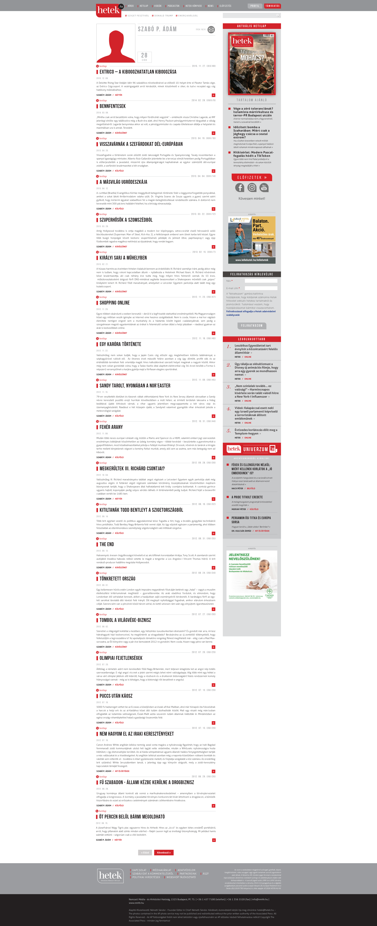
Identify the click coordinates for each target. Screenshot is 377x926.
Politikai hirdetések (146, 877)
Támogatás (273, 6)
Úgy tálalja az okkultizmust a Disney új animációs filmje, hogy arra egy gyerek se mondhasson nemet (256, 369)
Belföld (251, 488)
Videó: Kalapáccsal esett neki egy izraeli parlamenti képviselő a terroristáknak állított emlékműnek (256, 413)
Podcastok (174, 6)
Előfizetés (226, 6)
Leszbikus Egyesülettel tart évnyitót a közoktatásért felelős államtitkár (256, 349)
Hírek (131, 6)
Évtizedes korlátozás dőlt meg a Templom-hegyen (256, 431)
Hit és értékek (122, 771)
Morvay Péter (239, 509)
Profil (255, 6)
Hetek (238, 357)
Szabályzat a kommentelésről (152, 873)
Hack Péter (237, 488)
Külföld (119, 170)
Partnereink (188, 873)
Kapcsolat (139, 870)
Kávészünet (121, 133)
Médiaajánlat (162, 870)
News (211, 6)
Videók (158, 6)
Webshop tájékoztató (181, 877)
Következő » (164, 852)
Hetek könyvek (194, 6)
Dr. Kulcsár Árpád (241, 531)
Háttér (118, 95)
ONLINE (247, 357)
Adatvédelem (186, 870)
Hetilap (144, 6)
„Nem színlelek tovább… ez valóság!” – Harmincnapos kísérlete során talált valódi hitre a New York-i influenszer (257, 391)
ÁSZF (206, 873)
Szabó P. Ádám (103, 95)
